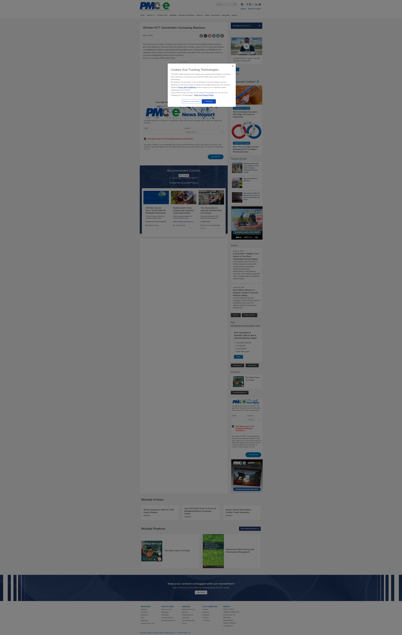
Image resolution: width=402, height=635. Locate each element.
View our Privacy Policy (204, 95)
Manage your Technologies (191, 101)
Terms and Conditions (187, 87)
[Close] (233, 66)
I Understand (209, 101)
